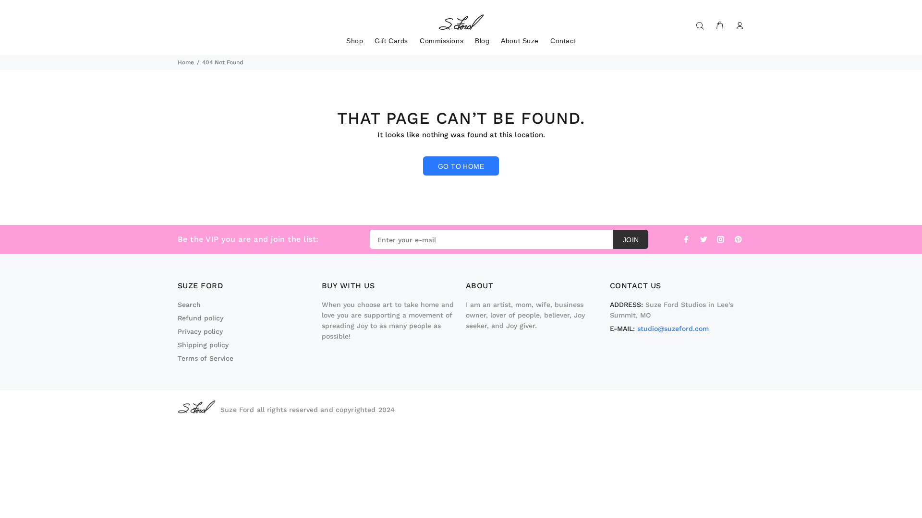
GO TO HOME (461, 166)
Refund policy (200, 318)
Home (186, 62)
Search (189, 304)
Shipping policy (203, 345)
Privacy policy (200, 331)
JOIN (631, 240)
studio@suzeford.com (673, 328)
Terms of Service (205, 358)
